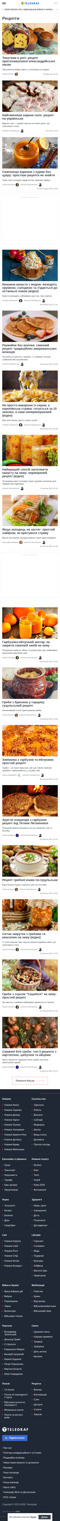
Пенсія (6, 1383)
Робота (37, 1110)
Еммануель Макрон (14, 1349)
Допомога (39, 1139)
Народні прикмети (43, 1337)
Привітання (40, 1275)
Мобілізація (38, 1285)
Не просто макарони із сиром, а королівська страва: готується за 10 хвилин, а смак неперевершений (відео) (29, 410)
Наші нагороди (11, 1472)
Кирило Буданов (12, 1359)
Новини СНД (11, 1256)
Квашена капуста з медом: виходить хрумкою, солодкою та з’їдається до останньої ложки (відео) (29, 288)
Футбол (37, 1165)
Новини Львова (12, 1125)
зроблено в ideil (11, 1512)
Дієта (36, 1215)
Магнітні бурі (40, 1270)
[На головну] (30, 3)
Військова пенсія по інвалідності (14, 1403)
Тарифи (8, 1180)
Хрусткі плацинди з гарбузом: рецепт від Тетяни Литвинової (25, 821)
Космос (8, 1210)
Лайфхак (38, 1266)
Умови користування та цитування (21, 1462)
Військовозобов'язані (45, 1306)
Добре (44, 1517)
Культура (38, 1261)
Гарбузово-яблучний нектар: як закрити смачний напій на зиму (26, 643)
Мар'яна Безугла (13, 1369)
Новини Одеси (11, 1120)
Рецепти (36, 1383)
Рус (56, 3)
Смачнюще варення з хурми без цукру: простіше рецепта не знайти (28, 173)
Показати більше (25, 1081)
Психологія (39, 1220)
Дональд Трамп (12, 1339)
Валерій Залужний (14, 1354)
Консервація (40, 1394)
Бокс (36, 1170)
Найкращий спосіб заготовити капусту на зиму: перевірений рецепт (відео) (25, 473)
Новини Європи (12, 1241)
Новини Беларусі (13, 1266)
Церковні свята (42, 1332)
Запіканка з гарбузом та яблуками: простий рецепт (28, 761)
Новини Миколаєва (14, 1149)
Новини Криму (11, 1144)
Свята (35, 1326)
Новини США (11, 1246)
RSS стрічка (9, 1497)
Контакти (8, 1477)
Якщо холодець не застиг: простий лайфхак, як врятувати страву (28, 531)
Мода (36, 1251)
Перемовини (11, 1301)
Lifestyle (36, 1235)
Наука (5, 1199)
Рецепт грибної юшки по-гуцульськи (30, 880)
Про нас (7, 1448)
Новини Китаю (11, 1261)
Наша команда (11, 1482)
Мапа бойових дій (13, 1291)
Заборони (39, 1346)
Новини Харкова (13, 1110)
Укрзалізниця (11, 1190)
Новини (6, 1099)
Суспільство (39, 1099)
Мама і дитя (40, 1205)
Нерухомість (10, 1175)
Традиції (38, 1341)
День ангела (40, 1351)
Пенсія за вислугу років (13, 1416)
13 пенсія (9, 1390)
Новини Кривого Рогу (15, 1134)
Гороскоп (38, 1241)
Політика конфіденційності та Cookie (22, 1453)
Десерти (38, 1404)
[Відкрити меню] (4, 3)
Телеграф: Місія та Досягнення (19, 1492)
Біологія (8, 1215)
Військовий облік (42, 1311)
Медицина (39, 1125)
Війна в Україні (10, 1285)
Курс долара (10, 1185)
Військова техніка (13, 1316)
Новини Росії (11, 1251)
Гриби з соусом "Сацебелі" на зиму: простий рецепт (29, 995)
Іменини (38, 1356)
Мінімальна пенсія (13, 1410)
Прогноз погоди (42, 1144)
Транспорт (9, 1170)
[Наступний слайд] (57, 9)
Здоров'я (37, 1199)
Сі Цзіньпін (10, 1344)
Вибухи (8, 1296)
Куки (33, 1517)
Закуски (38, 1414)
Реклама (7, 1467)
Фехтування (40, 1190)
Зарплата (39, 1105)
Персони (7, 1326)
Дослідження (40, 1225)
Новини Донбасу (13, 1139)
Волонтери (10, 1311)
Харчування (40, 1210)
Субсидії (38, 1120)
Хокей (37, 1180)
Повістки (38, 1291)
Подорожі (39, 1256)
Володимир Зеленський (10, 1333)
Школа (37, 1129)
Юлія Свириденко (13, 1374)
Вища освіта (40, 1134)
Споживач (39, 1246)
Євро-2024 (39, 1185)
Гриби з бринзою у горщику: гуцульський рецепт (23, 704)
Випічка (38, 1390)
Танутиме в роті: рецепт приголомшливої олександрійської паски (28, 61)
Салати (37, 1409)
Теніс (36, 1175)
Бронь (37, 1296)
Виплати (38, 1115)
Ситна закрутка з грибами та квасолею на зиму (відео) (23, 935)
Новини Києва (11, 1105)
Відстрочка (39, 1301)
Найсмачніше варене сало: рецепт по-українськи (28, 117)
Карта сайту (9, 1487)
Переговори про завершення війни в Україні (29, 9)
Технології (9, 1205)
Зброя (7, 1306)
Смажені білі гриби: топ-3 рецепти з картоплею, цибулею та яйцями (29, 1053)
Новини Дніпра (12, 1115)
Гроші (7, 1165)
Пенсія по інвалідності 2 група (16, 1395)
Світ (4, 1235)
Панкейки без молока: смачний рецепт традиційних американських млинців (29, 349)
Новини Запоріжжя (14, 1129)
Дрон (7, 1220)
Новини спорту (40, 1159)
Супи (36, 1399)
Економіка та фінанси (14, 1159)
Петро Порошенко (13, 1364)
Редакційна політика (13, 1458)
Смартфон (9, 1225)
